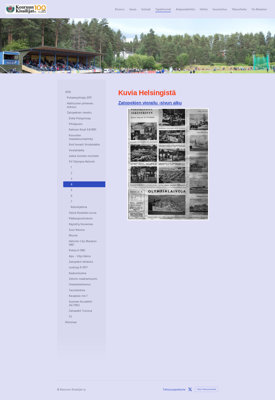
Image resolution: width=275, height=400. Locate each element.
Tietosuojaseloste (174, 389)
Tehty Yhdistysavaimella (206, 389)
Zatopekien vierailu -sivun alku (150, 102)
